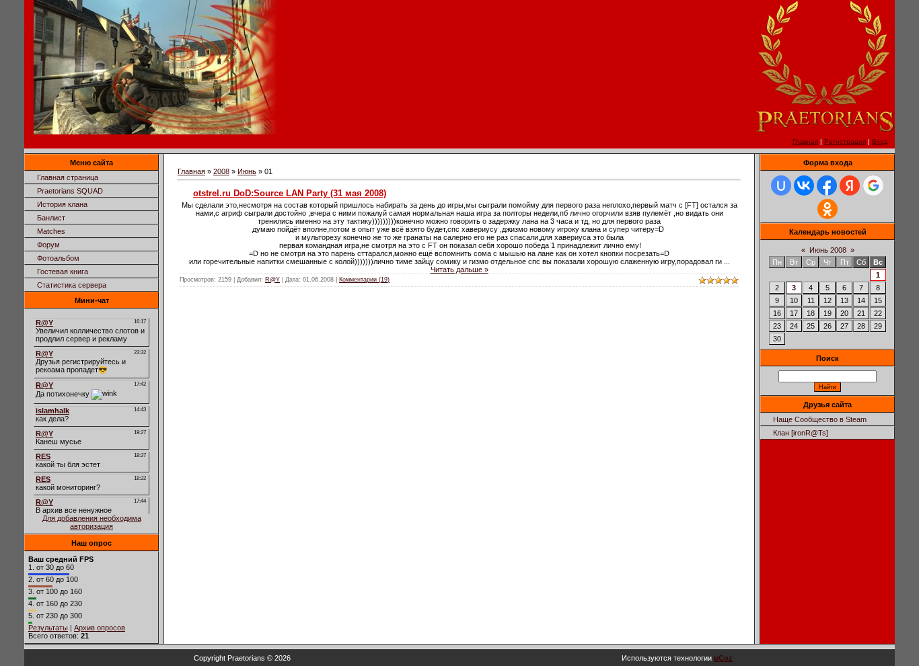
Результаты (48, 628)
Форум (48, 245)
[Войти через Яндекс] (850, 185)
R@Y (272, 279)
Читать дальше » (459, 269)
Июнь (246, 171)
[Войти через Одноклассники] (827, 209)
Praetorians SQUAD (70, 191)
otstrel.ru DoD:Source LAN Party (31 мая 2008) (289, 193)
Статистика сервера (71, 285)
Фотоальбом (58, 258)
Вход (880, 141)
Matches (51, 231)
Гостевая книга (62, 271)
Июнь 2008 (827, 250)
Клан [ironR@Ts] (800, 433)
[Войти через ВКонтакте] (804, 185)
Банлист (51, 218)
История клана (62, 204)
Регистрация (845, 141)
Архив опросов (99, 628)
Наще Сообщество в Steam (820, 419)
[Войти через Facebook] (827, 185)
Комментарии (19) (364, 279)
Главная (805, 141)
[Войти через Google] (873, 185)
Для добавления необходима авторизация (91, 522)
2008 (221, 171)
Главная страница (67, 177)
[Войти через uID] (781, 185)
